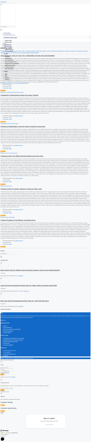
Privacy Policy (6, 343)
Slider (7, 88)
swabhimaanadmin (18, 115)
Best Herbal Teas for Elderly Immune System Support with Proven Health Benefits (30, 270)
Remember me (5, 371)
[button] (45, 438)
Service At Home (7, 332)
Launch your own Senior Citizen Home (12, 329)
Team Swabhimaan (7, 327)
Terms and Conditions (8, 345)
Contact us (5, 355)
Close (2, 412)
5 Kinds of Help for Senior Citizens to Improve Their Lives (21, 189)
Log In (2, 374)
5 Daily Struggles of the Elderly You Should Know (18, 220)
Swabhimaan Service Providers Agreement (13, 340)
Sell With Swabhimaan (8, 331)
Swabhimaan (3, 1)
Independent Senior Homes (10, 37)
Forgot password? (5, 372)
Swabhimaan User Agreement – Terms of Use (13, 338)
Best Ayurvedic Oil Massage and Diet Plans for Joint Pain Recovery (25, 301)
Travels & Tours (8, 46)
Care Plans (7, 56)
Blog (4, 88)
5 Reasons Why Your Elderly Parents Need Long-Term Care (22, 156)
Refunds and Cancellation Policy (10, 341)
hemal (10, 84)
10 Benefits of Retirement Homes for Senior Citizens (19, 95)
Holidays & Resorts (9, 49)
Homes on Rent (8, 40)
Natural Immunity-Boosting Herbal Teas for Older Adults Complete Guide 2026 (29, 285)
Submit (2, 390)
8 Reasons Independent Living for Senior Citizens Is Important (23, 126)
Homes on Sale (8, 42)
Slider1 (10, 88)
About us (5, 326)
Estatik (51, 424)
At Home (6, 53)
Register (14, 377)
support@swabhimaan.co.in (9, 354)
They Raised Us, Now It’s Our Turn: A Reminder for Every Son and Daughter (28, 56)
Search (2, 26)
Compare (3, 405)
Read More (3, 90)
